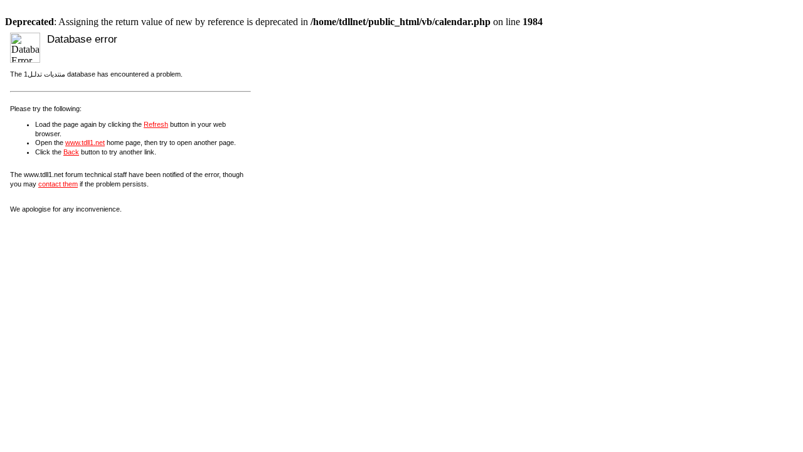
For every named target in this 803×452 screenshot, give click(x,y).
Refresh (156, 124)
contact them (58, 184)
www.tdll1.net (85, 142)
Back (71, 152)
